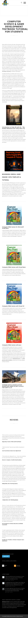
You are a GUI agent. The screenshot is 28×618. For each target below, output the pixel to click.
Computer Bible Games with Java (11, 345)
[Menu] (24, 2)
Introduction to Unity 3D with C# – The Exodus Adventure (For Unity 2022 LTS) (13, 127)
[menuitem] (21, 2)
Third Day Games (14, 500)
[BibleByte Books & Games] (11, 2)
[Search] (21, 2)
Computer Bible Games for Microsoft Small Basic (13, 227)
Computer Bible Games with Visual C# (13, 306)
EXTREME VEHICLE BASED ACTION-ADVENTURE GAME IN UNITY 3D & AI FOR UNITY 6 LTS (13, 386)
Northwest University (6, 71)
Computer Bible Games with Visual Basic (14, 267)
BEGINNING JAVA (16, 358)
